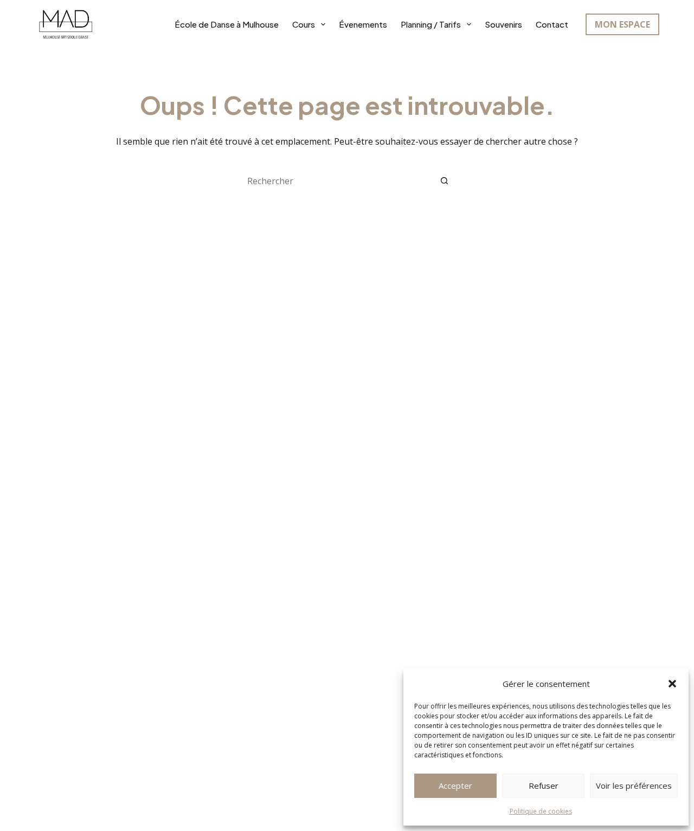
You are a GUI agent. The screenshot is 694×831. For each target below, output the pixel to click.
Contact (552, 24)
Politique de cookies (541, 811)
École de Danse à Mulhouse (227, 24)
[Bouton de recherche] (444, 181)
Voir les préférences (634, 785)
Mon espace (622, 24)
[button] (672, 683)
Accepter (455, 785)
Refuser (543, 785)
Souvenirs (503, 24)
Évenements (363, 24)
